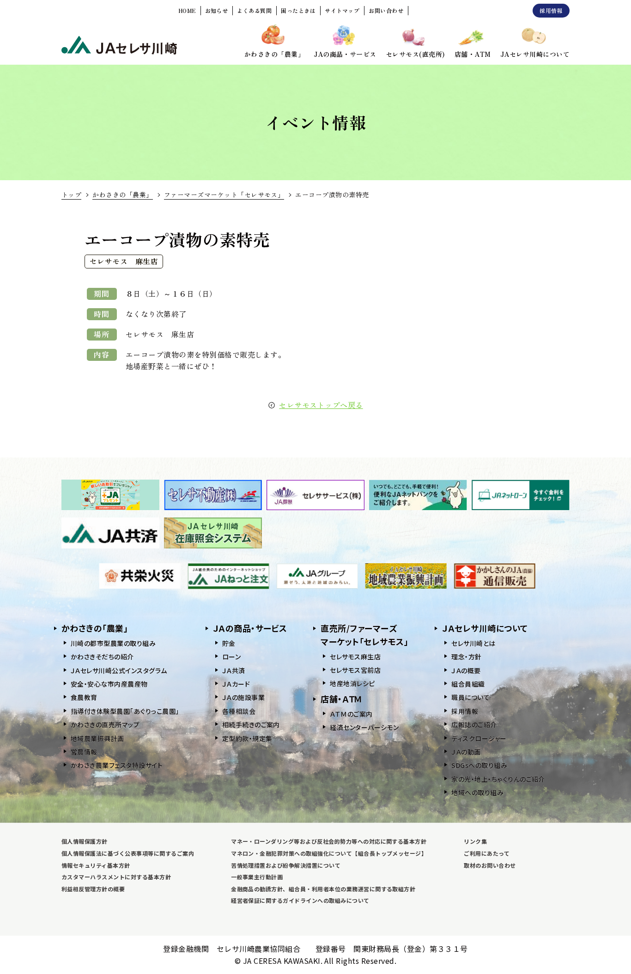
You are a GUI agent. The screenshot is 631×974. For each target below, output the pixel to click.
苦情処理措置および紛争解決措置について (285, 865)
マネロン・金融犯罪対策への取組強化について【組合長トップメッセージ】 (329, 853)
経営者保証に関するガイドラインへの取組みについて (300, 900)
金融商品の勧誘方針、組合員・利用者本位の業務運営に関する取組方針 (323, 889)
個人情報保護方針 (84, 841)
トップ (71, 194)
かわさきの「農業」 (122, 194)
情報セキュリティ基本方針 (95, 865)
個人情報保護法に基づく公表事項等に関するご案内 (127, 853)
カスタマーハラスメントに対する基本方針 (116, 877)
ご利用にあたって (487, 853)
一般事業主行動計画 (257, 877)
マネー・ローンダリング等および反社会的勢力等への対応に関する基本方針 (328, 841)
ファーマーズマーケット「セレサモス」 (224, 194)
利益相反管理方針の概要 (93, 889)
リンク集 (475, 841)
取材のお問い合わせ (490, 865)
